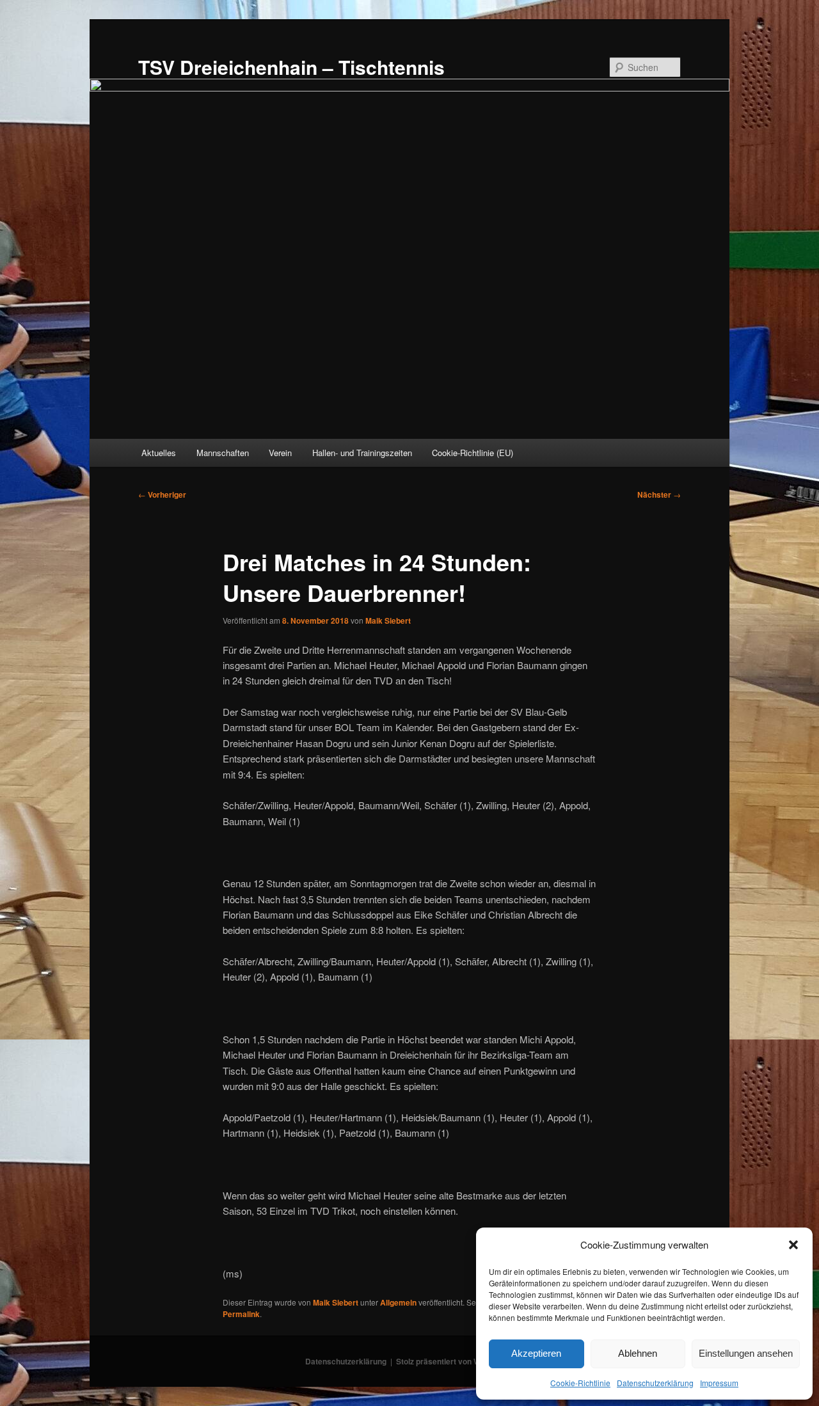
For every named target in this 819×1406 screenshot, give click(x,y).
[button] (793, 1244)
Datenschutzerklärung (655, 1382)
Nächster (659, 494)
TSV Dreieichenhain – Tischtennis (291, 67)
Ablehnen (637, 1353)
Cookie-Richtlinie (580, 1382)
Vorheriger (162, 494)
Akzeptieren (536, 1353)
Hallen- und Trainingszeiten (362, 452)
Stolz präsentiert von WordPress (455, 1361)
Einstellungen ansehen (746, 1353)
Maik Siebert (388, 620)
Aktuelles (158, 452)
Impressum (719, 1382)
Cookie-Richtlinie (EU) (472, 452)
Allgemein (398, 1302)
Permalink (241, 1314)
